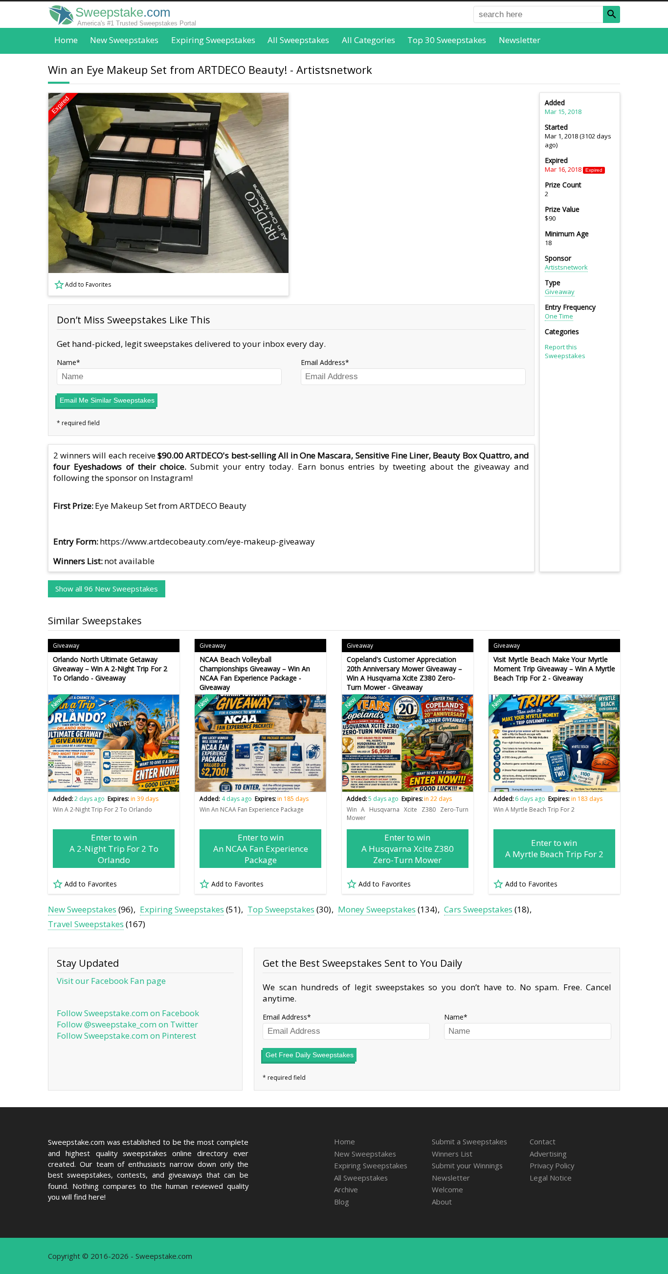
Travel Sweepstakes (86, 924)
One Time (559, 316)
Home (66, 40)
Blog (341, 1201)
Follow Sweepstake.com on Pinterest (126, 1035)
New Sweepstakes (124, 40)
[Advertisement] (417, 194)
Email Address (323, 362)
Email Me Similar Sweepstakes (107, 400)
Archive (346, 1189)
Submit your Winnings (467, 1165)
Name (66, 362)
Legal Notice (551, 1178)
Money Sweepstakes (377, 909)
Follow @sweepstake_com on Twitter (127, 1024)
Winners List (452, 1154)
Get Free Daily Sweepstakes (310, 1055)
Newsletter (519, 40)
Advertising (548, 1154)
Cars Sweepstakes (478, 909)
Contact (543, 1141)
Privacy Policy (552, 1165)
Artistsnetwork (566, 267)
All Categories (368, 40)
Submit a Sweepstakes (469, 1141)
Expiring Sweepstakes (213, 40)
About (442, 1201)
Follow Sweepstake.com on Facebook (128, 1013)
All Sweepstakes (298, 40)
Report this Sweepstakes (565, 351)
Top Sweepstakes (280, 909)
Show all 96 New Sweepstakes (106, 588)
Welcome (447, 1189)
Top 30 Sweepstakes (446, 40)
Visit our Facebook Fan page (111, 980)
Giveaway (560, 291)
